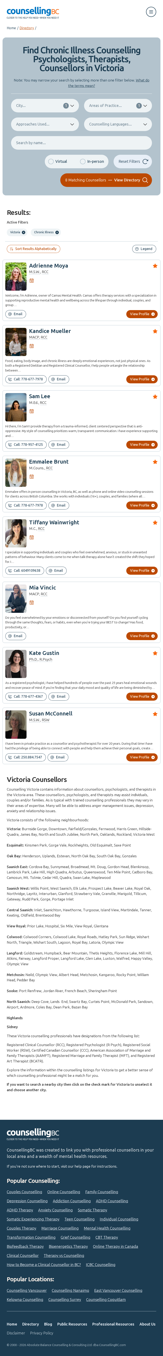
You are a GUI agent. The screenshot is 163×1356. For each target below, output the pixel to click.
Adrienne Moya (48, 265)
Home (11, 28)
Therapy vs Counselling (64, 1255)
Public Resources (72, 1324)
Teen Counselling (80, 1219)
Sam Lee (39, 396)
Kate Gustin (44, 653)
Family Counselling (101, 1192)
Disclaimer (16, 1333)
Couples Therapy (21, 1228)
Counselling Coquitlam (106, 1299)
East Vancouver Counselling (118, 1290)
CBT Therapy (107, 1237)
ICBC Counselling (100, 1264)
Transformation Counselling (31, 1237)
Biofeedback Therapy (25, 1246)
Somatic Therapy (92, 1210)
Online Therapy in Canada (115, 1246)
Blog (48, 1324)
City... (41, 105)
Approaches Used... (32, 124)
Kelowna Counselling (25, 1299)
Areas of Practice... (114, 105)
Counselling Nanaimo (70, 1290)
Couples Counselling (24, 1192)
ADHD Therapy (20, 1210)
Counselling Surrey (64, 1299)
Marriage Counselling (60, 1228)
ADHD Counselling (112, 1201)
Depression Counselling (27, 1201)
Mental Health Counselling (107, 1228)
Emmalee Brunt (49, 461)
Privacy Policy (41, 1333)
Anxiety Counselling (55, 1210)
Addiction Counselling (72, 1201)
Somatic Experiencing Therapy (33, 1219)
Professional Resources (113, 1324)
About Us (147, 1324)
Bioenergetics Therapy (68, 1246)
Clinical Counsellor (23, 1255)
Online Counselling (63, 1192)
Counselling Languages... (110, 124)
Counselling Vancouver (27, 1290)
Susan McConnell (50, 713)
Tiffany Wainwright (54, 522)
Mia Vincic (42, 587)
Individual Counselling (119, 1219)
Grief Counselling (75, 1237)
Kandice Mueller (50, 331)
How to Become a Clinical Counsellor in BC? (44, 1264)
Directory (27, 28)
